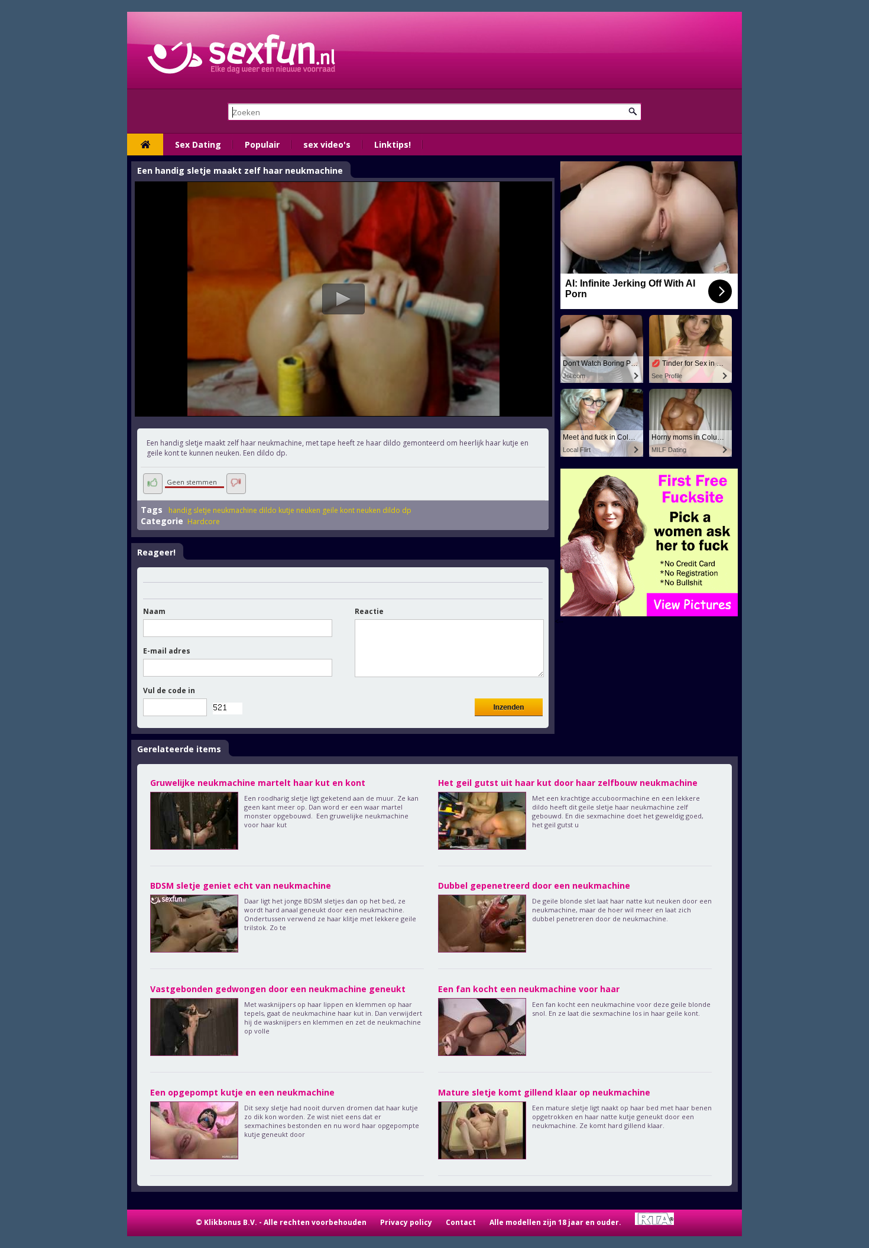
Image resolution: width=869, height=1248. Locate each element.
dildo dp (396, 510)
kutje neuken (299, 510)
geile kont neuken (351, 510)
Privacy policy (406, 1222)
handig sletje (189, 510)
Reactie (369, 611)
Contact (461, 1222)
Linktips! (392, 144)
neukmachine (235, 510)
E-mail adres (166, 651)
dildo (268, 510)
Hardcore (203, 521)
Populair (262, 144)
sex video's (327, 144)
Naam (154, 611)
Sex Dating (198, 144)
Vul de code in (169, 690)
